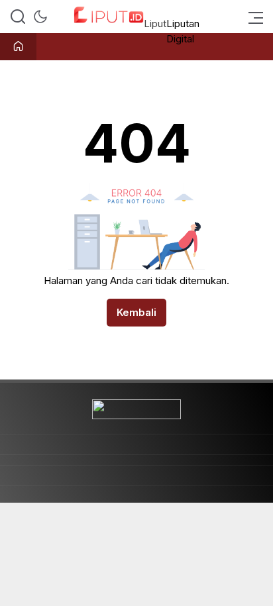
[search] (18, 16)
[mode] (40, 16)
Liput (155, 23)
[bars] (252, 16)
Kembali (136, 312)
